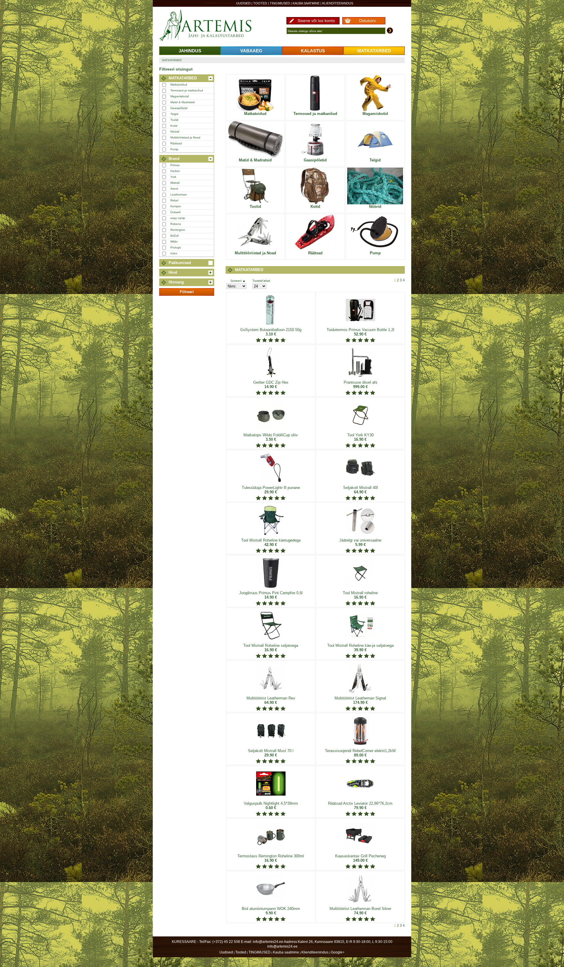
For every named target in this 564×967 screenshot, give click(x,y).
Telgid (174, 114)
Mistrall (174, 182)
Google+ (338, 952)
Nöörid (174, 131)
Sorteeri (235, 281)
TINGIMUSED (280, 3)
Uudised (243, 3)
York (173, 176)
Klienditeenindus (337, 3)
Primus (174, 165)
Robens (175, 224)
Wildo (174, 241)
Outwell (175, 212)
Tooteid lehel (261, 281)
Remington (177, 229)
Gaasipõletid (178, 108)
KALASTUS (313, 50)
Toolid (174, 119)
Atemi (174, 188)
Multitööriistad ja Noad (185, 137)
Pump (174, 149)
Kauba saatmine (306, 3)
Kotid (173, 125)
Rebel (174, 200)
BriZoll (174, 235)
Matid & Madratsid (182, 102)
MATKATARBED (374, 50)
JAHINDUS (190, 50)
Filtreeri (187, 292)
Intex (173, 253)
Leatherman (178, 194)
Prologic (175, 247)
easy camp (177, 218)
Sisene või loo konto (316, 20)
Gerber (175, 171)
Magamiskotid (179, 96)
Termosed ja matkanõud (186, 90)
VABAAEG (251, 50)
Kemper (175, 206)
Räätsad (176, 143)
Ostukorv (367, 20)
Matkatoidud (178, 84)
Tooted (260, 3)
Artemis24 (212, 26)
